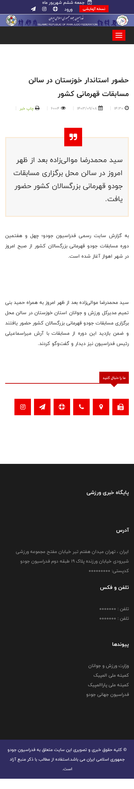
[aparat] (55, 9)
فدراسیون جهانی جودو (107, 694)
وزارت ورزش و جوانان (108, 666)
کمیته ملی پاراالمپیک (108, 685)
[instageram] (43, 9)
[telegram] (33, 9)
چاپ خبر (27, 108)
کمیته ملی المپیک (111, 675)
